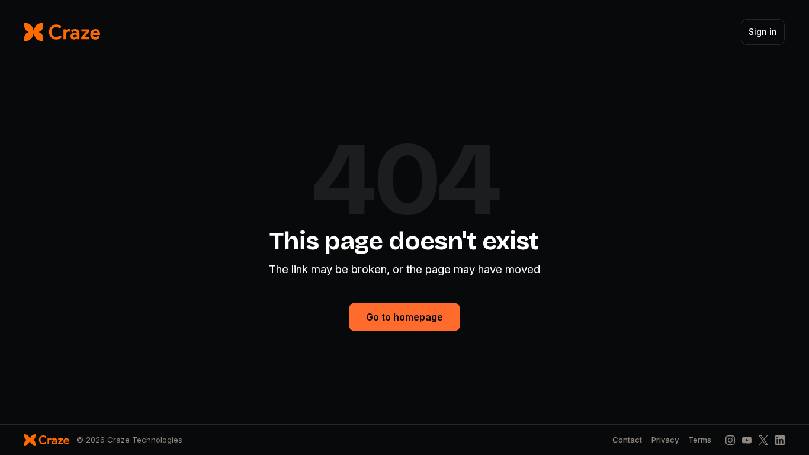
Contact (627, 439)
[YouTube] (747, 440)
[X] (763, 440)
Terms (699, 439)
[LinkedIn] (780, 440)
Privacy (665, 439)
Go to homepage (404, 317)
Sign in (763, 32)
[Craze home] (62, 32)
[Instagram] (730, 440)
